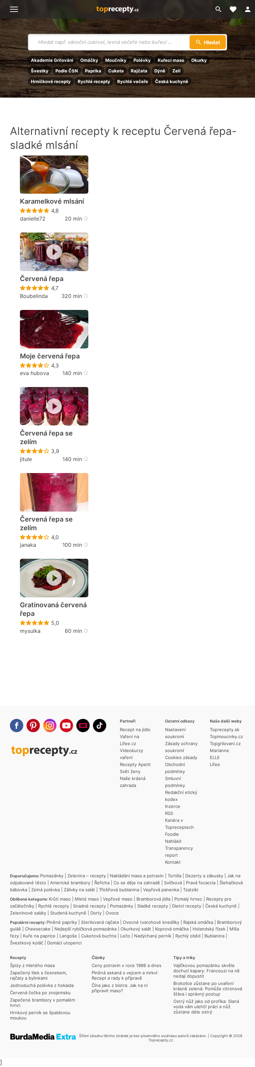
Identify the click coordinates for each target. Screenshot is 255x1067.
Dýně (159, 70)
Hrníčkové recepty (51, 81)
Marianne (219, 750)
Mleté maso (87, 899)
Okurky (199, 60)
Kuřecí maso (171, 60)
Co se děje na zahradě (137, 882)
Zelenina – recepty (86, 875)
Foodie (172, 834)
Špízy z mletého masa (32, 965)
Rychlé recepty (94, 81)
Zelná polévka (45, 889)
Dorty (96, 913)
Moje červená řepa (50, 356)
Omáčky (89, 60)
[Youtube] (66, 725)
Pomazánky (51, 875)
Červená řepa (41, 279)
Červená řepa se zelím (46, 437)
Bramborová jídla (153, 899)
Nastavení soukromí (175, 733)
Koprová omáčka (172, 928)
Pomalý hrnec (188, 899)
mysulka (30, 631)
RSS (169, 813)
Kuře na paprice (39, 935)
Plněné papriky (61, 922)
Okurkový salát (136, 928)
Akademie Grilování (52, 60)
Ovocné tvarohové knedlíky (151, 922)
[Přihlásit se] (247, 9)
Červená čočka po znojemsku (40, 992)
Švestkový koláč (26, 942)
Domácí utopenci (64, 942)
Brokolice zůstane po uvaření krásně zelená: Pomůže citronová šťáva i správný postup (207, 989)
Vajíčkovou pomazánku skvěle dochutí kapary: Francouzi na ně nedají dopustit (206, 971)
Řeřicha (102, 882)
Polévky (142, 60)
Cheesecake (37, 928)
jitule (26, 459)
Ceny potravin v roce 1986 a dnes (126, 965)
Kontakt (173, 862)
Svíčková (173, 882)
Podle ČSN (66, 70)
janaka (28, 544)
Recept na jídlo (135, 729)
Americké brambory (70, 882)
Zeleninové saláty (28, 913)
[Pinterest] (33, 725)
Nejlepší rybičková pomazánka (85, 928)
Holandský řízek (209, 928)
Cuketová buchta (98, 935)
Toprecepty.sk (224, 729)
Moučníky (116, 60)
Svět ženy (130, 771)
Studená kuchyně (68, 913)
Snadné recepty (89, 906)
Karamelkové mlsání (52, 201)
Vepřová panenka (161, 889)
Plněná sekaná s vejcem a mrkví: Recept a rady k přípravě (125, 975)
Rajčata (139, 70)
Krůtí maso (60, 899)
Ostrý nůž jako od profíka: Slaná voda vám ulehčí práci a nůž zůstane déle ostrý (206, 1007)
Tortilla (174, 875)
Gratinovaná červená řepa (53, 609)
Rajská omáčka (198, 922)
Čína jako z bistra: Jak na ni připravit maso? (120, 988)
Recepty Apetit (135, 764)
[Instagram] (49, 725)
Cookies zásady (181, 757)
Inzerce (172, 806)
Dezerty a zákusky (204, 875)
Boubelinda (34, 296)
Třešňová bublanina (119, 889)
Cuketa (116, 70)
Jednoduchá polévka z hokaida (42, 985)
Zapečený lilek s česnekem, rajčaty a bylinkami (38, 975)
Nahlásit (173, 841)
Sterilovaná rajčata (100, 922)
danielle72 (32, 218)
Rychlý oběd (188, 935)
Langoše (68, 935)
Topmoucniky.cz (226, 736)
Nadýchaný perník (152, 935)
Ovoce (112, 913)
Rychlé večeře (132, 81)
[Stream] (83, 725)
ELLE (215, 757)
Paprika (93, 70)
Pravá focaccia (200, 882)
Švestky (39, 70)
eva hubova (34, 373)
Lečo (125, 935)
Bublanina (214, 935)
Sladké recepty (152, 906)
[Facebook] (16, 725)
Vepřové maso (117, 899)
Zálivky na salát (79, 889)
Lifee (215, 764)
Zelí (176, 70)
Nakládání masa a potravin (137, 875)
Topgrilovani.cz (225, 743)
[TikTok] (99, 725)
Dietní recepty (186, 906)
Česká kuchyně (171, 81)
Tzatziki (190, 889)
